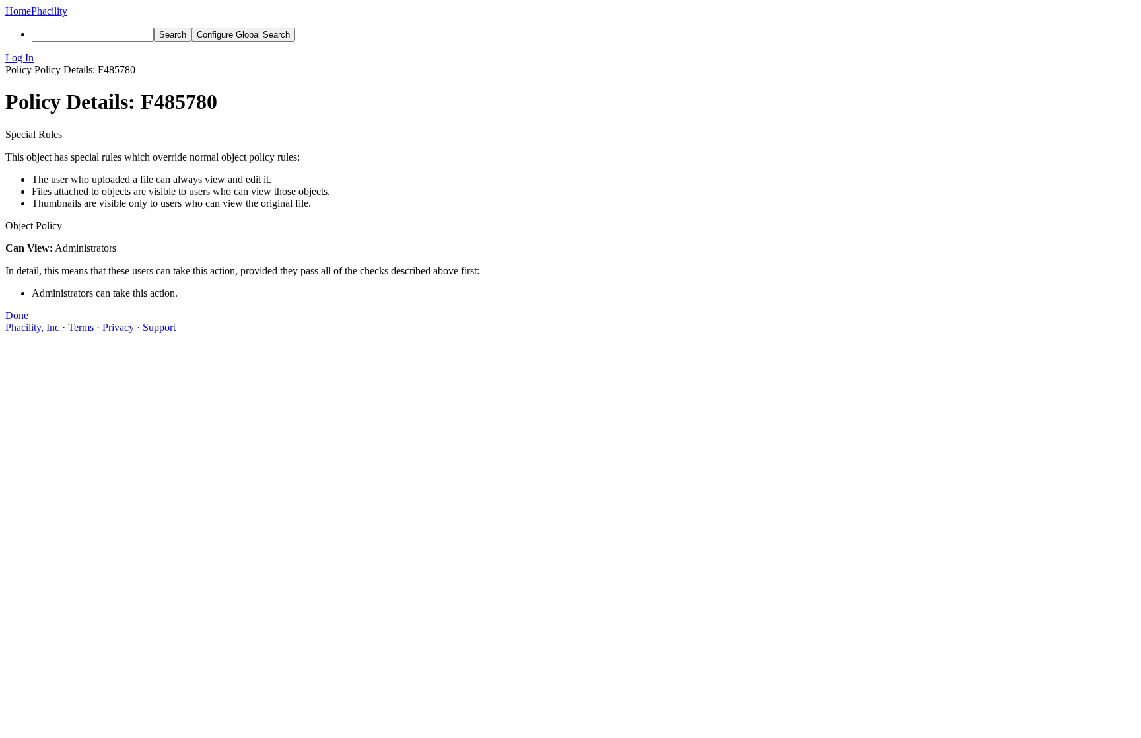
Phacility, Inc (32, 327)
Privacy (118, 327)
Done (16, 315)
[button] (570, 58)
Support (159, 327)
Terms (81, 327)
